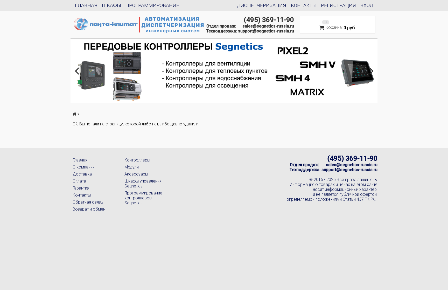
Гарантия (81, 188)
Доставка (82, 174)
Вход (366, 5)
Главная (86, 5)
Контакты (304, 5)
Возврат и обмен (89, 209)
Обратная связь (88, 202)
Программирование (152, 5)
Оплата (79, 181)
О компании (84, 167)
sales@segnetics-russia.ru (268, 26)
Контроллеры (137, 160)
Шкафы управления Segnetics (143, 183)
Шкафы (111, 5)
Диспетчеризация (261, 5)
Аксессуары (136, 174)
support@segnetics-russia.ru (266, 31)
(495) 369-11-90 (269, 20)
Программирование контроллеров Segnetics (143, 198)
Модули (131, 167)
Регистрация (338, 5)
